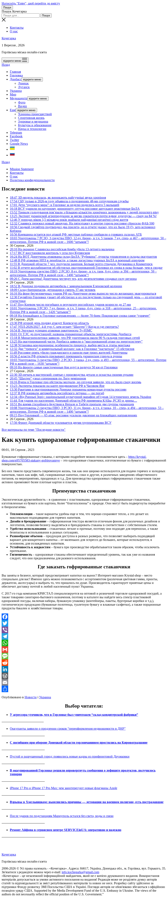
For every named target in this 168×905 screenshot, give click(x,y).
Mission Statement (22, 169)
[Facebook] (84, 616)
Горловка (16, 75)
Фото (21, 102)
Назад (6, 64)
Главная (15, 71)
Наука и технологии (32, 129)
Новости (31, 697)
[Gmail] (84, 649)
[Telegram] (84, 636)
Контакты (17, 27)
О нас (14, 31)
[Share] (84, 689)
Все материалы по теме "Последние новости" (34, 429)
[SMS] (84, 656)
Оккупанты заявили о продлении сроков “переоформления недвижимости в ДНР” (68, 728)
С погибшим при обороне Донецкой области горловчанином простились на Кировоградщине (79, 742)
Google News (19, 143)
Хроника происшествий (35, 114)
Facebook (16, 136)
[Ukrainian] (12, 149)
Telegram (16, 132)
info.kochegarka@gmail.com (80, 872)
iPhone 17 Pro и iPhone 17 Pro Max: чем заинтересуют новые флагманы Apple (63, 788)
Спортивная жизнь (31, 118)
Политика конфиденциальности (32, 180)
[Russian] (12, 155)
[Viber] (84, 630)
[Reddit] (84, 662)
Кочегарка (9, 38)
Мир (13, 94)
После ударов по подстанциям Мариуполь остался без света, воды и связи (62, 816)
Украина (16, 90)
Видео (22, 106)
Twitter (14, 140)
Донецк (23, 83)
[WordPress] (84, 675)
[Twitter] (84, 623)
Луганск (24, 87)
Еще (13, 110)
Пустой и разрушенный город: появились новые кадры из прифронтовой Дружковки (69, 756)
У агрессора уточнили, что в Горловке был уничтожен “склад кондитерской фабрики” (74, 714)
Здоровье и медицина (33, 121)
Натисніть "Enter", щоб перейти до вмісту (31, 3)
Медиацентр (18, 98)
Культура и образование (34, 125)
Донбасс (16, 79)
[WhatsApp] (84, 643)
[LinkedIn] (84, 669)
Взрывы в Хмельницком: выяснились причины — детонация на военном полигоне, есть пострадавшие (86, 802)
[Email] (84, 682)
